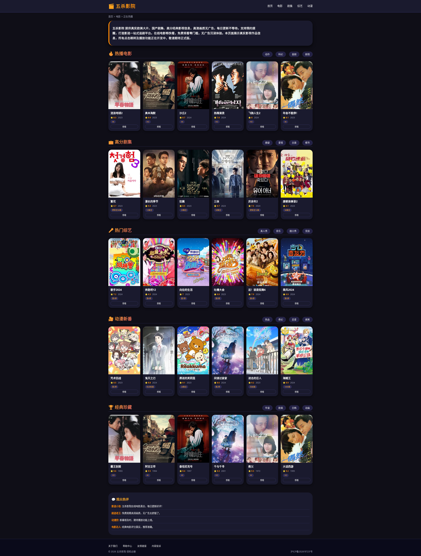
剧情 (307, 54)
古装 (294, 142)
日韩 (294, 407)
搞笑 (307, 319)
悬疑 (267, 142)
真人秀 (263, 231)
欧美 (280, 407)
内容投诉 (156, 545)
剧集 (290, 6)
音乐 (278, 231)
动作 (267, 54)
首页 (270, 6)
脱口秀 (293, 231)
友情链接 (142, 545)
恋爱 (294, 319)
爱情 (280, 142)
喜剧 (294, 54)
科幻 (280, 54)
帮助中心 (127, 545)
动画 (307, 407)
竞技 (307, 231)
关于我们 (113, 545)
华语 (267, 407)
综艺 (300, 6)
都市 (307, 142)
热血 (267, 319)
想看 (124, 127)
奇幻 (280, 319)
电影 (280, 6)
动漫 (310, 6)
